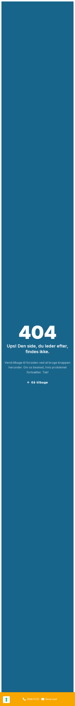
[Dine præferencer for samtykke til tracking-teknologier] (6, 699)
